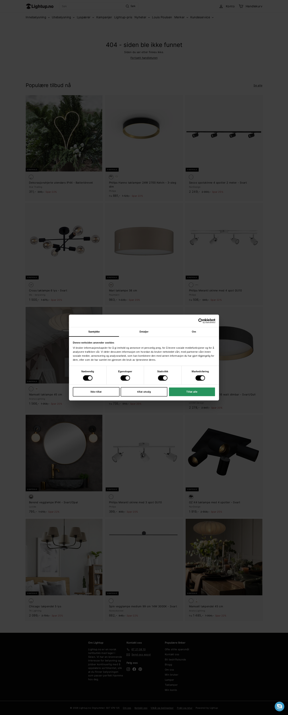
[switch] (125, 378)
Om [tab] (194, 331)
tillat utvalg (144, 391)
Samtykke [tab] (94, 331)
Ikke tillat (96, 391)
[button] (279, 706)
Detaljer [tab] (144, 331)
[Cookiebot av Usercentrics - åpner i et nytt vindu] (200, 320)
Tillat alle (191, 391)
